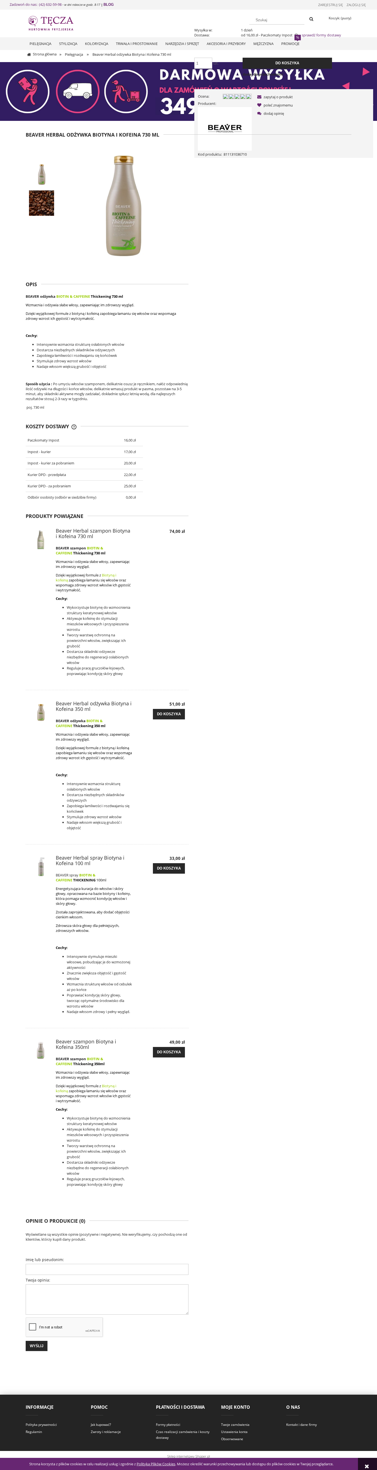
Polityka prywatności (41, 1424)
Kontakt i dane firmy (301, 1424)
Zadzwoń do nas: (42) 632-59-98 (36, 4)
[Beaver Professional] (225, 128)
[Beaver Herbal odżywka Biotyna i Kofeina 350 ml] (40, 712)
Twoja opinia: (38, 1280)
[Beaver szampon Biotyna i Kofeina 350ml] (40, 1050)
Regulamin (34, 1431)
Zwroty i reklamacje (106, 1431)
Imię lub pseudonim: (45, 1259)
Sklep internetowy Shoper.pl (188, 1456)
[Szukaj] (311, 19)
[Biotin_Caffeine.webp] (41, 203)
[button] (274, 96)
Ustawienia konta (234, 1431)
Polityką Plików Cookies (156, 1463)
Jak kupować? (101, 1424)
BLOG (108, 4)
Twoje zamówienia (235, 1424)
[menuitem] (40, 43)
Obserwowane (232, 1439)
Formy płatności (168, 1424)
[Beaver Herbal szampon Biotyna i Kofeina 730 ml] (40, 539)
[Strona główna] (56, 23)
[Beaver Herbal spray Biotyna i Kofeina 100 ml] (40, 866)
